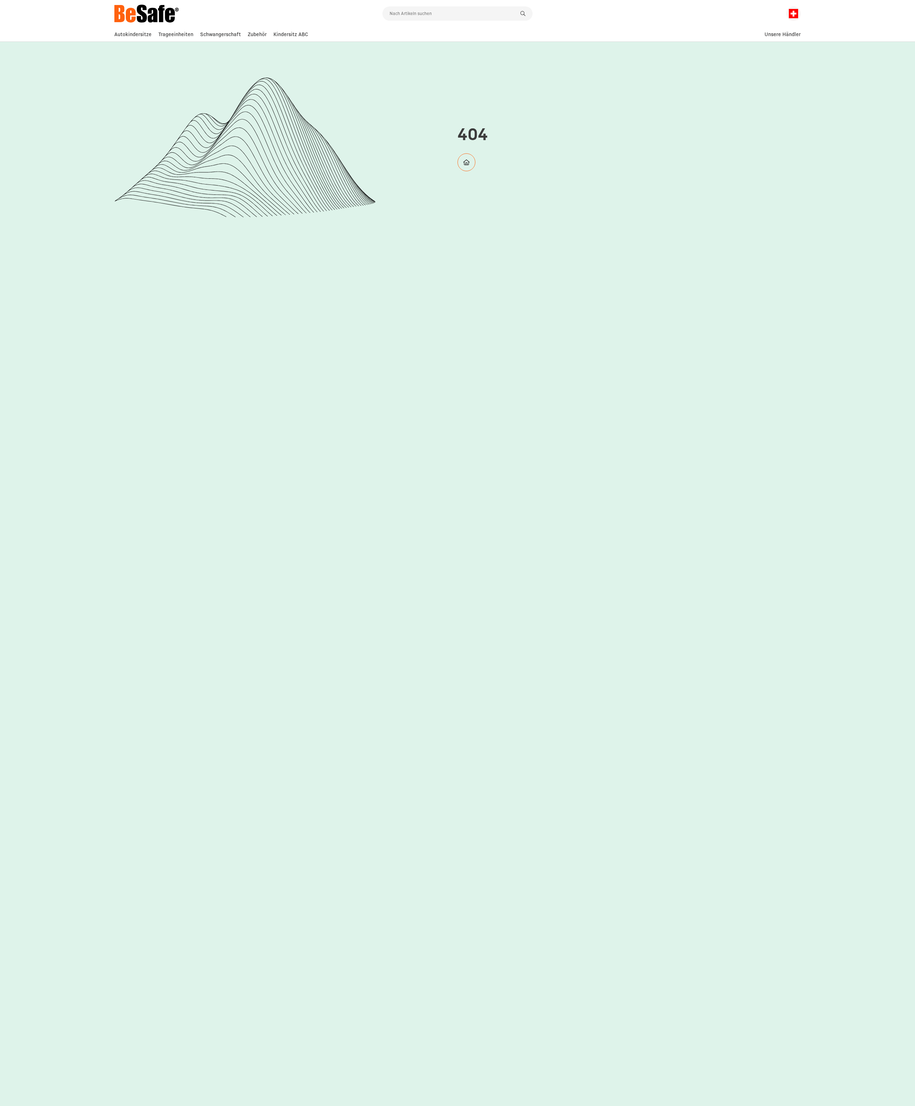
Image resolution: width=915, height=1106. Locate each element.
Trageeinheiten (175, 34)
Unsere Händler (783, 34)
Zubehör (257, 34)
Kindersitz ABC (290, 34)
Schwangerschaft (220, 34)
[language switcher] (793, 13)
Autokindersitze (133, 34)
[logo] (248, 14)
